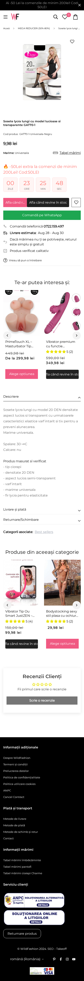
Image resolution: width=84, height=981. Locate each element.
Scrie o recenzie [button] (42, 700)
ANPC (7, 790)
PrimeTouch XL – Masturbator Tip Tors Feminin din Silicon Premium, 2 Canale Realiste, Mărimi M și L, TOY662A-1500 (20, 344)
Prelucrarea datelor (16, 770)
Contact (8, 838)
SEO (51, 949)
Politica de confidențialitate (21, 777)
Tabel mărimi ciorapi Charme (22, 873)
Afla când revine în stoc (16, 202)
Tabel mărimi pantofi (17, 866)
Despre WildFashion (16, 757)
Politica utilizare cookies (19, 784)
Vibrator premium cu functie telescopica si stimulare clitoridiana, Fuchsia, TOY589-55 (62, 344)
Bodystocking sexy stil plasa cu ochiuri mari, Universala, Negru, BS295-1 (61, 613)
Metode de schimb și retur (20, 831)
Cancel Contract (13, 797)
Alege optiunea (21, 374)
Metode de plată (14, 825)
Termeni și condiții (15, 764)
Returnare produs (22, 934)
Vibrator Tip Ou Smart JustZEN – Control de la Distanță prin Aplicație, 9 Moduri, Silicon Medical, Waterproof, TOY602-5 (20, 613)
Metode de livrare (14, 818)
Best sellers (44, 532)
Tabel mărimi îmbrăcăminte (22, 860)
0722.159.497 (54, 226)
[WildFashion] (15, 17)
